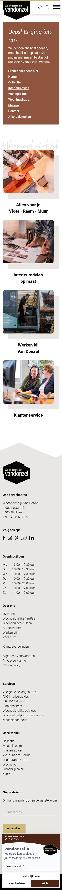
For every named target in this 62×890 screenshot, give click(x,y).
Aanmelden (14, 828)
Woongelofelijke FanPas (19, 618)
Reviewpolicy (11, 665)
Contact (13, 111)
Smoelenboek (12, 628)
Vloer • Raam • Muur (16, 755)
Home (12, 76)
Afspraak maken (19, 116)
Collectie (14, 82)
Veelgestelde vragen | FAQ (20, 692)
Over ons (9, 614)
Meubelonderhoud (15, 720)
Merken (13, 105)
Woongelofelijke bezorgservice (23, 715)
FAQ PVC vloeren (14, 701)
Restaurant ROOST (15, 760)
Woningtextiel (18, 94)
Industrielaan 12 (14, 507)
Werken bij (10, 632)
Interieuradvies (18, 88)
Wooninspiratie (18, 99)
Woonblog (10, 764)
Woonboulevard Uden (17, 623)
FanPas (8, 774)
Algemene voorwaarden (19, 656)
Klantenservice (13, 706)
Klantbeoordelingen (16, 646)
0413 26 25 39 (18, 517)
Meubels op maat (14, 745)
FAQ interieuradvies (16, 696)
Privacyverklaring (14, 660)
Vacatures (10, 637)
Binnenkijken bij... (14, 769)
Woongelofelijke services (19, 710)
